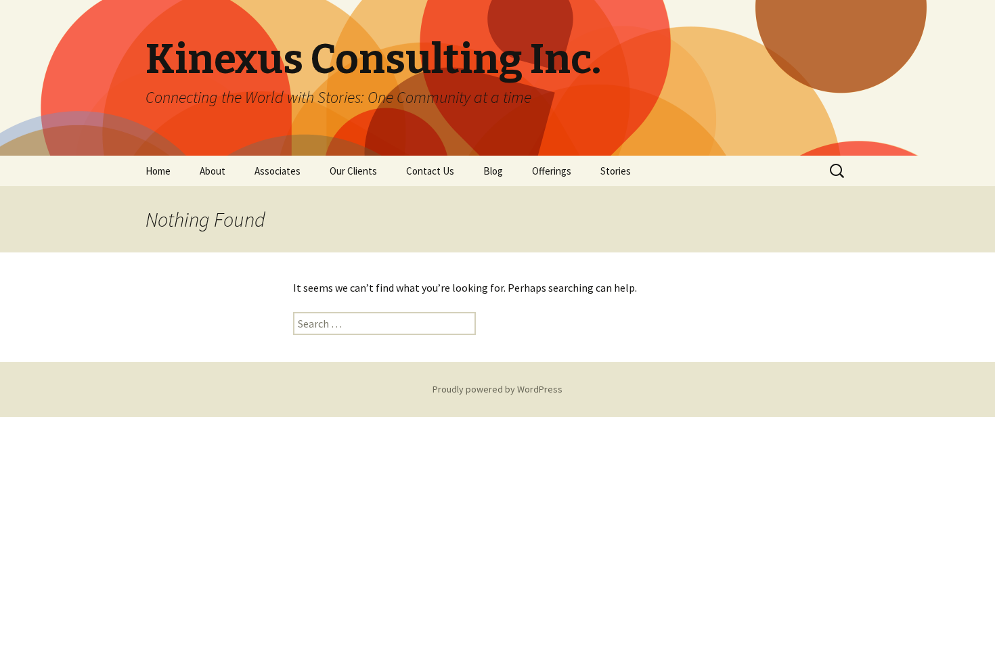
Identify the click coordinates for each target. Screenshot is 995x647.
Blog (493, 170)
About (212, 170)
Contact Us (430, 170)
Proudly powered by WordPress (497, 389)
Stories (615, 170)
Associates (278, 170)
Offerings (551, 170)
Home (158, 170)
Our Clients (353, 170)
